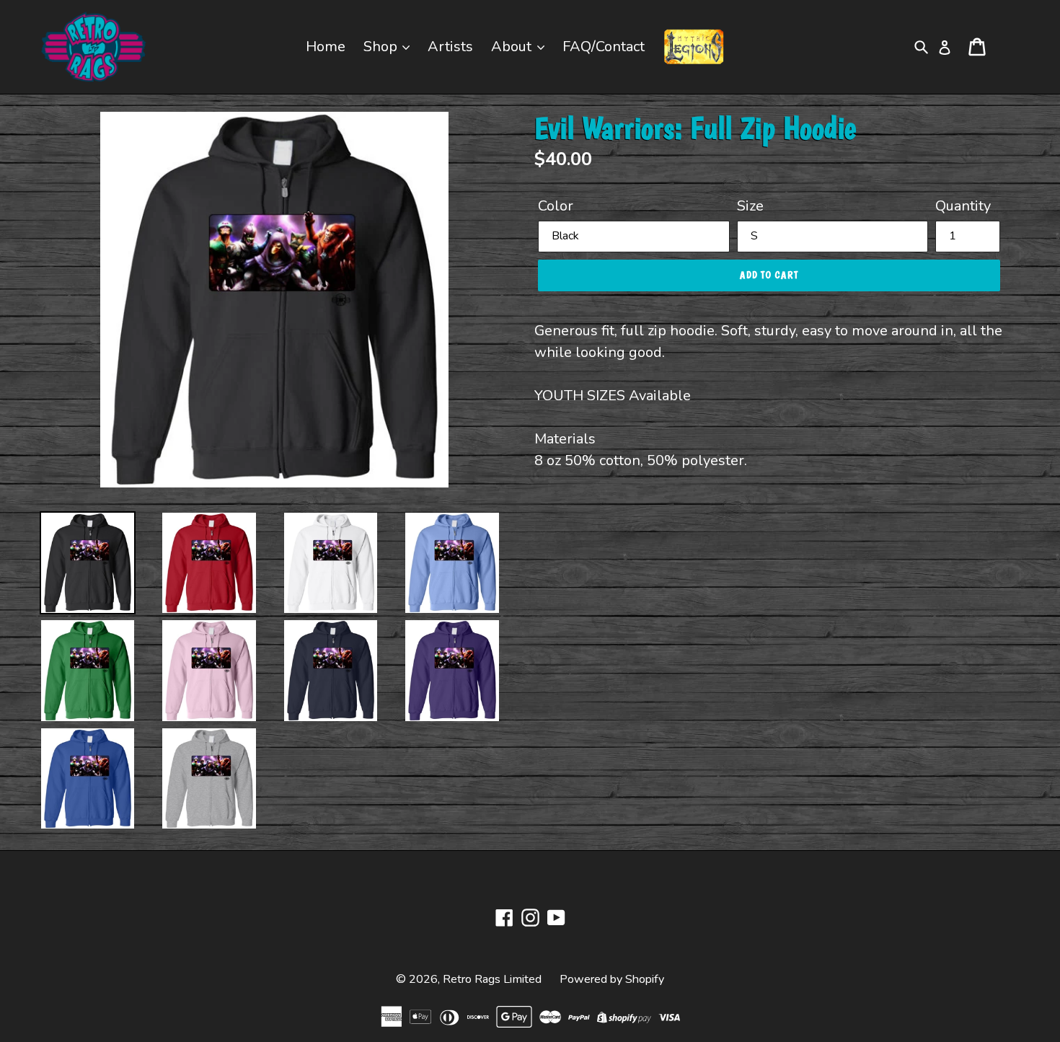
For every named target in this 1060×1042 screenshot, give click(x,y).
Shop (382, 46)
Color (555, 206)
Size (750, 206)
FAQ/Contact (603, 46)
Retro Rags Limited (492, 979)
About (513, 46)
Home (325, 46)
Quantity (963, 206)
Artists (450, 46)
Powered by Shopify (612, 979)
